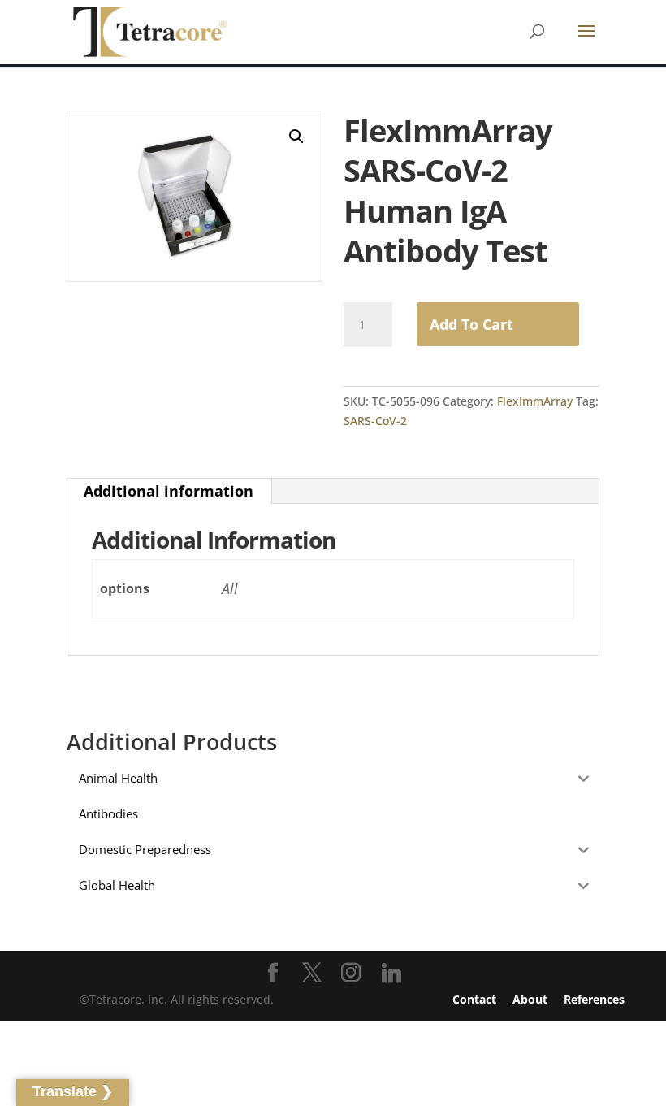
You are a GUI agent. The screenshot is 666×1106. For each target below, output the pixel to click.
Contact (474, 999)
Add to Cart (471, 324)
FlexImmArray (535, 401)
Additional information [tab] (168, 491)
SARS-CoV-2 (375, 420)
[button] (296, 136)
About (529, 999)
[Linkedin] (391, 973)
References (594, 999)
